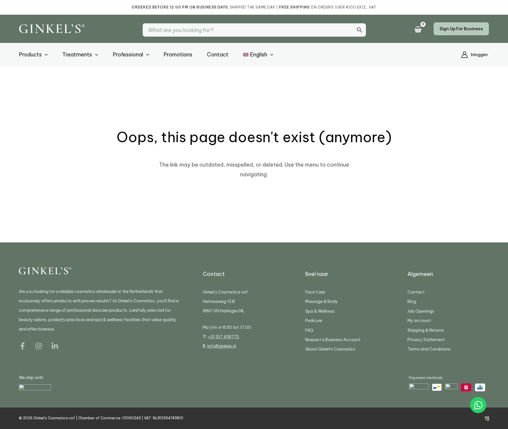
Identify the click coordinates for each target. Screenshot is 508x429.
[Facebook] (22, 346)
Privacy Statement (426, 339)
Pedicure (313, 320)
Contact (416, 292)
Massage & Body (321, 301)
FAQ (309, 330)
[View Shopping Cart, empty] (420, 30)
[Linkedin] (55, 346)
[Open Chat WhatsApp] (478, 405)
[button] (461, 28)
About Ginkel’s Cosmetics (330, 349)
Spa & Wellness (320, 311)
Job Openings (420, 311)
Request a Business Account (332, 339)
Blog (411, 301)
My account (419, 320)
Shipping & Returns (425, 330)
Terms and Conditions (429, 349)
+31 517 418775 (223, 336)
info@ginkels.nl (221, 346)
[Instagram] (38, 346)
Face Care (315, 292)
